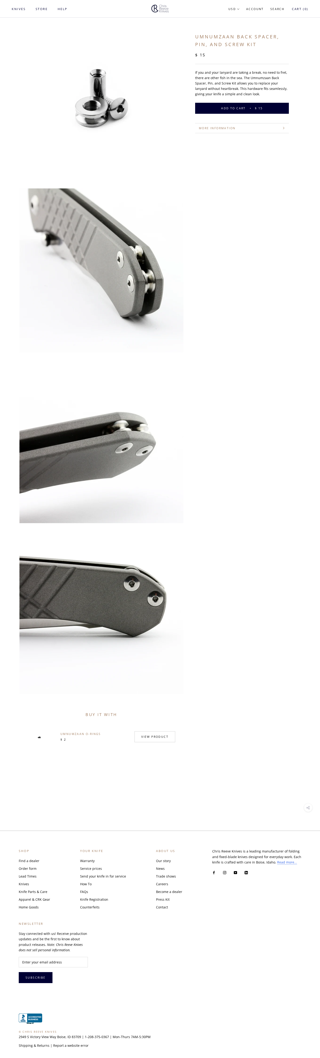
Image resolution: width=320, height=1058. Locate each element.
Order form (28, 868)
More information (217, 128)
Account (255, 9)
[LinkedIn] (246, 872)
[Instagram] (224, 872)
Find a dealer (29, 861)
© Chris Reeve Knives (38, 1031)
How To (86, 884)
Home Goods (29, 907)
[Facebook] (214, 872)
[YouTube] (235, 872)
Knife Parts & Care (33, 891)
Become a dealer (169, 891)
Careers (162, 884)
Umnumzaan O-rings (80, 734)
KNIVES (19, 9)
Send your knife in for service (103, 876)
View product (154, 737)
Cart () (300, 9)
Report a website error (71, 1045)
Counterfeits (90, 907)
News (160, 868)
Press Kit (163, 899)
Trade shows (166, 876)
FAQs (84, 891)
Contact (162, 907)
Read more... (287, 862)
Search (277, 9)
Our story (163, 861)
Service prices (91, 868)
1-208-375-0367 (97, 1037)
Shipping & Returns (34, 1045)
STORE (42, 9)
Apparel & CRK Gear (34, 899)
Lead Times (28, 876)
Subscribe (36, 978)
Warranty (87, 861)
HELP (62, 9)
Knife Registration (94, 899)
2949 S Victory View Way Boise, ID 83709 (50, 1037)
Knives (24, 884)
